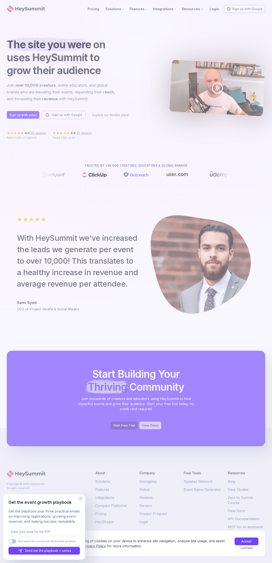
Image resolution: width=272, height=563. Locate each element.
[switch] (12, 541)
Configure (246, 547)
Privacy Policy (94, 546)
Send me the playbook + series (48, 550)
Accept (246, 541)
